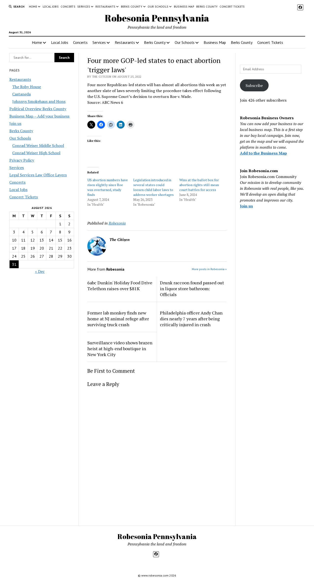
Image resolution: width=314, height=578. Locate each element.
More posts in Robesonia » (209, 269)
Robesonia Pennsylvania (157, 18)
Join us (15, 123)
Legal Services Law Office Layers (38, 175)
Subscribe (254, 85)
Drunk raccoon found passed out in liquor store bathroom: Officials (192, 288)
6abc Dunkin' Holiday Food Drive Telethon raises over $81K (119, 285)
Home (33, 6)
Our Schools (158, 6)
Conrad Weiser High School (36, 153)
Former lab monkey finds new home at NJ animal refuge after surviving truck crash (118, 318)
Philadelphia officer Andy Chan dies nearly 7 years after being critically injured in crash (191, 318)
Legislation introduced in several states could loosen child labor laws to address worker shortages (153, 187)
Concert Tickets (232, 6)
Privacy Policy (21, 160)
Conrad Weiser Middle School (38, 145)
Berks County (131, 6)
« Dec (40, 271)
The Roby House (26, 86)
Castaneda (21, 94)
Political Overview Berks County (37, 108)
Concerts (68, 6)
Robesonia (117, 223)
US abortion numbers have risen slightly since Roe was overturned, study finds (107, 187)
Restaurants (105, 6)
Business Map (184, 6)
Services (83, 6)
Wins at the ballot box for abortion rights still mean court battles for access (199, 185)
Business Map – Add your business (39, 116)
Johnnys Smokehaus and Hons (38, 101)
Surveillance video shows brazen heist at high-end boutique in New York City (119, 348)
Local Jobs (51, 6)
